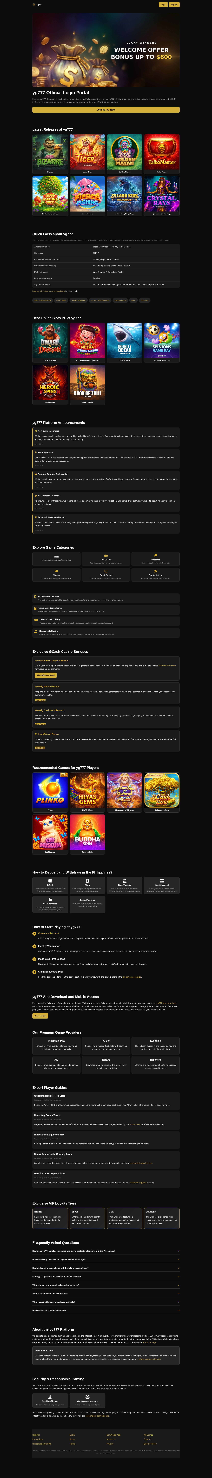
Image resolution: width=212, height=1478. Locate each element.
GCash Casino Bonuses (100, 300)
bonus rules (135, 1124)
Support (147, 1439)
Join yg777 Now (106, 109)
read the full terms (167, 665)
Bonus (72, 1439)
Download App (113, 1435)
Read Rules (40, 748)
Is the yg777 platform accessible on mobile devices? (56, 1276)
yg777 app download (166, 1003)
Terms (72, 1444)
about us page (149, 1342)
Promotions (37, 1439)
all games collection (132, 977)
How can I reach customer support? (49, 1310)
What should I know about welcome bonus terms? (55, 1285)
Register (174, 5)
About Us (144, 300)
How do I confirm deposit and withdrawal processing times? (60, 1268)
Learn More (40, 700)
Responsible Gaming (41, 1444)
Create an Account (48, 933)
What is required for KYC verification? (50, 1293)
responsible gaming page (97, 1416)
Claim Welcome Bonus (45, 675)
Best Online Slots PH (42, 300)
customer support (138, 1182)
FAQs (133, 300)
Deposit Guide (120, 300)
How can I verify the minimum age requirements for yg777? (59, 1259)
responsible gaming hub (141, 1163)
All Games (148, 1435)
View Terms (40, 724)
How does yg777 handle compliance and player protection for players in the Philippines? (73, 1251)
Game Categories (79, 300)
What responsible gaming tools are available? (53, 1302)
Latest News (61, 300)
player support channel (149, 1359)
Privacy (110, 1444)
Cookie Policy (150, 1444)
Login (163, 5)
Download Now (40, 1016)
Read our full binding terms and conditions (48, 291)
